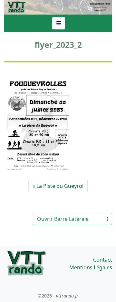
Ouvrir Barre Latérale (63, 218)
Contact (102, 259)
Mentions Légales (90, 267)
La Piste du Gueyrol (59, 185)
